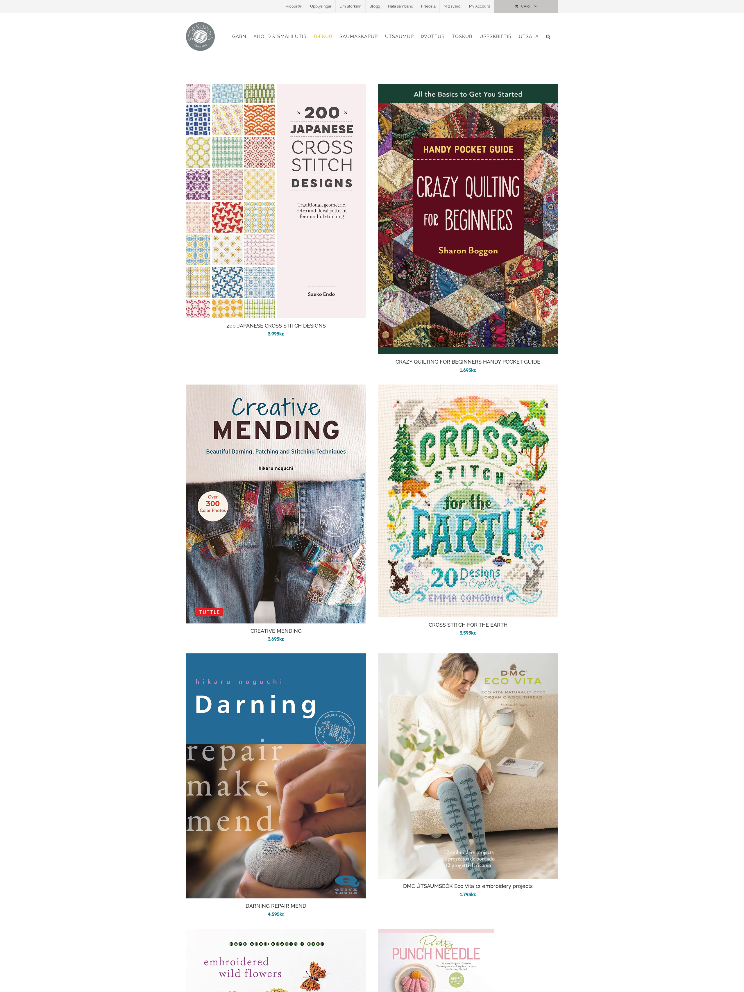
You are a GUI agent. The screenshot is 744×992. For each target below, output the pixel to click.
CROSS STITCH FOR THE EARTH (468, 625)
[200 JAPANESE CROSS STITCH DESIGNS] (276, 88)
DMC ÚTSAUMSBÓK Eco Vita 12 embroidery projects (468, 886)
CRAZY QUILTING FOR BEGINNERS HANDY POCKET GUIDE (468, 362)
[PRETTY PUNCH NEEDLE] (436, 933)
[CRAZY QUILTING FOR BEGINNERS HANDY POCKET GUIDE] (468, 88)
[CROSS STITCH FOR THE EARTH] (468, 389)
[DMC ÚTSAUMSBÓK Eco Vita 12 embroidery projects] (468, 657)
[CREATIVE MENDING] (276, 389)
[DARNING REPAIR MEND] (276, 657)
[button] (548, 36)
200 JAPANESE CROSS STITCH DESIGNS (276, 326)
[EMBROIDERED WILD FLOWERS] (276, 933)
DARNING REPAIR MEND (276, 906)
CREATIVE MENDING (276, 631)
